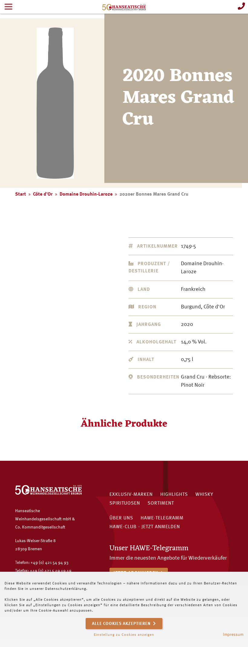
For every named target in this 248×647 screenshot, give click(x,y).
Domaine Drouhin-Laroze (86, 194)
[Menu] (8, 7)
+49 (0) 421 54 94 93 (49, 563)
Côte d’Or (43, 194)
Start (20, 194)
